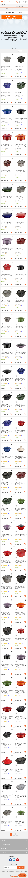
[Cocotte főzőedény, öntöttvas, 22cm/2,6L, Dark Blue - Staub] (21, 371)
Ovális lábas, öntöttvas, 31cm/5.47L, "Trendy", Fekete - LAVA (7, 795)
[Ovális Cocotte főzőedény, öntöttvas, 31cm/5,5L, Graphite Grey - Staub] (21, 189)
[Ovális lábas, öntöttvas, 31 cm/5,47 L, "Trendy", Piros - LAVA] (21, 735)
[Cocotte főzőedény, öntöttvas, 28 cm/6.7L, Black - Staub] (21, 293)
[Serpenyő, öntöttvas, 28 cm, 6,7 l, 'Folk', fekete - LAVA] (21, 111)
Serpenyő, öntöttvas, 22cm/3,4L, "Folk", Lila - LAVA (7, 535)
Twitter (14, 859)
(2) (21, 435)
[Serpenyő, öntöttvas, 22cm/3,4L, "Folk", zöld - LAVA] (21, 501)
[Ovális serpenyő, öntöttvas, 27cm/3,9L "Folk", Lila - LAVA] (7, 605)
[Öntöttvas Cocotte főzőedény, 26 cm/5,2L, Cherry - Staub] (7, 267)
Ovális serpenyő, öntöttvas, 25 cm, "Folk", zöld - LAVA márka (19, 821)
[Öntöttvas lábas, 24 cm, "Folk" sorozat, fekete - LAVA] (21, 267)
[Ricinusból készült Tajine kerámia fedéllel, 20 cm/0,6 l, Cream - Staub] (21, 449)
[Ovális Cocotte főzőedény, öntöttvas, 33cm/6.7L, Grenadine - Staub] (21, 475)
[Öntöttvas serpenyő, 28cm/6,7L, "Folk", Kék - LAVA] (7, 111)
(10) (22, 643)
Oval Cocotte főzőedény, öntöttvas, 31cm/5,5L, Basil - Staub (20, 94)
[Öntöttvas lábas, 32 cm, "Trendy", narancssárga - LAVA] (21, 137)
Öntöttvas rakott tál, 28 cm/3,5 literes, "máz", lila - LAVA (20, 354)
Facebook (10, 859)
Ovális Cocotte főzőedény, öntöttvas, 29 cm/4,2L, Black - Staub (6, 406)
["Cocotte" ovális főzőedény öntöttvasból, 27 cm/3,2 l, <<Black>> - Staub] (7, 735)
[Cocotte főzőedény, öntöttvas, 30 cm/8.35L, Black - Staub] (7, 631)
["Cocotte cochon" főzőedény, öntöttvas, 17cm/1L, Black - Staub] (21, 709)
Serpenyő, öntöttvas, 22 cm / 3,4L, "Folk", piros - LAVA (21, 432)
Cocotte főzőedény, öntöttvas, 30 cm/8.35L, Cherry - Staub (21, 561)
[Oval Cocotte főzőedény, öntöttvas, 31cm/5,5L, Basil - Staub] (21, 85)
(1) (21, 539)
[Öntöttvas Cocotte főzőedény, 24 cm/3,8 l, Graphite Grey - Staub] (7, 59)
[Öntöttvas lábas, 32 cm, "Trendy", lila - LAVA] (7, 241)
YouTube (17, 859)
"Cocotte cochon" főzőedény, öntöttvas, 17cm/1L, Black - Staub (20, 717)
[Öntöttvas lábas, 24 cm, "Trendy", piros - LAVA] (21, 631)
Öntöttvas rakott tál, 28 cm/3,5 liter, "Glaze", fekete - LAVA (7, 380)
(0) (21, 721)
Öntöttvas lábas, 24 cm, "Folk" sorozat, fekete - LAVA (21, 276)
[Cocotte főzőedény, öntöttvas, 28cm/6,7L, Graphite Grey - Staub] (7, 293)
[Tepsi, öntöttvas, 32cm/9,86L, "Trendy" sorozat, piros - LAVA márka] (7, 137)
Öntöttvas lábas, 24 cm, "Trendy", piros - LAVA (21, 638)
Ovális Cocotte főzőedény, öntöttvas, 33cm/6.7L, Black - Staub (6, 484)
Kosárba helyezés (11, 76)
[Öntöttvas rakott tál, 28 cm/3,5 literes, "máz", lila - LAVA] (21, 345)
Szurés (3, 4)
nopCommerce (13, 876)
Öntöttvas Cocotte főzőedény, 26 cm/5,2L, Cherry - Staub (7, 276)
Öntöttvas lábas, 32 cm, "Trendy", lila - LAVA (7, 249)
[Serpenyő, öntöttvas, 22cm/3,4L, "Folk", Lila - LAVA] (7, 527)
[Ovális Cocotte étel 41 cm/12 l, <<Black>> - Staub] (21, 761)
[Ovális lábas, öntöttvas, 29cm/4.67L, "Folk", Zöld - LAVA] (7, 683)
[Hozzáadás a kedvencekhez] (12, 55)
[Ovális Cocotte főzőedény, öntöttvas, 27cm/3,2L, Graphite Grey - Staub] (7, 813)
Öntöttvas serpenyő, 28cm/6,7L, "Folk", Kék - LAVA (6, 120)
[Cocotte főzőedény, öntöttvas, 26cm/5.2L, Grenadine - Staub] (7, 163)
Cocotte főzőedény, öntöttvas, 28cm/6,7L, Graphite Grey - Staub (6, 302)
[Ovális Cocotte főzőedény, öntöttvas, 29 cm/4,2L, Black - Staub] (7, 397)
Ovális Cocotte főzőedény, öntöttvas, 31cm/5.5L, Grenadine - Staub (20, 250)
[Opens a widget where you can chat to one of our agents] (22, 875)
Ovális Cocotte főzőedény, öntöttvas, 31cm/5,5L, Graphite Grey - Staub (20, 198)
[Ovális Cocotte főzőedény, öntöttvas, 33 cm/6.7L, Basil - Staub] (7, 501)
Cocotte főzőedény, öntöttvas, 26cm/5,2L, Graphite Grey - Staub (20, 172)
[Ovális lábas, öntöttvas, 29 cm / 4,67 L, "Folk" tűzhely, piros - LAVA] (7, 709)
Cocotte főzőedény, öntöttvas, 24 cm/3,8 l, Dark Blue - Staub (6, 94)
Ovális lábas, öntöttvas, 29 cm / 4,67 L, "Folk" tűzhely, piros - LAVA (7, 717)
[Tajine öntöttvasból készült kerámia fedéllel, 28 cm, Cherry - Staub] (7, 761)
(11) (8, 72)
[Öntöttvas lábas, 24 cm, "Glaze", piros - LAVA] (21, 527)
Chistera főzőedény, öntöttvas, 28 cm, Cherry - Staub (20, 224)
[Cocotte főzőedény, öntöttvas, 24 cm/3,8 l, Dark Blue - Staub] (7, 85)
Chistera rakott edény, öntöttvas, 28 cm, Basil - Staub (6, 198)
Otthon (1, 9)
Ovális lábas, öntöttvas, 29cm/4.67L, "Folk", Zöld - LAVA (7, 691)
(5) (21, 280)
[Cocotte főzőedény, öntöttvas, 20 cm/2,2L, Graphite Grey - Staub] (7, 319)
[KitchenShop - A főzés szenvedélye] (7, 2)
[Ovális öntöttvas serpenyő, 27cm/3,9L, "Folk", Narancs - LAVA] (21, 605)
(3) (8, 357)
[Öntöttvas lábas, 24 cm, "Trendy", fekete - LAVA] (7, 657)
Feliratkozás (20, 867)
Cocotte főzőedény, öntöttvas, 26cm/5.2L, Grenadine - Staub (6, 172)
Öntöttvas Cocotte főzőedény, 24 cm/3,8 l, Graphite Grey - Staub (7, 68)
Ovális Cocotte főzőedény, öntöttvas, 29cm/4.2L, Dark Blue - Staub (6, 432)
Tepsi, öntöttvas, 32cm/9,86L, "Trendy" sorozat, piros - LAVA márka (6, 146)
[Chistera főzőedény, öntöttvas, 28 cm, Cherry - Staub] (21, 215)
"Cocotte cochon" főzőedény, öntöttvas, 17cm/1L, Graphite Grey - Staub (21, 795)
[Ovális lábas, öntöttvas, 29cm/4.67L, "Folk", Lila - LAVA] (21, 657)
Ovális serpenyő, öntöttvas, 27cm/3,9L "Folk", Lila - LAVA (6, 613)
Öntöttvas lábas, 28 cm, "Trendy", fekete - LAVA (7, 353)
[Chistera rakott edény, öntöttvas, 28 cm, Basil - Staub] (7, 189)
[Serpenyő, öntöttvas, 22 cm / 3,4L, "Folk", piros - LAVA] (21, 423)
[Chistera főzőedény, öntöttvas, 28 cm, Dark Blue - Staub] (7, 215)
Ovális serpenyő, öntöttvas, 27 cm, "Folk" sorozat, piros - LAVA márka (6, 562)
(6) (21, 98)
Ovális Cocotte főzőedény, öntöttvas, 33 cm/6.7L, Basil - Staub (6, 510)
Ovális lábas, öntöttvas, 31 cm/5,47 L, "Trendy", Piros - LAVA (21, 743)
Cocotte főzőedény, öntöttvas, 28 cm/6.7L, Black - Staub (20, 302)
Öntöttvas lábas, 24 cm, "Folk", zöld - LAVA (21, 327)
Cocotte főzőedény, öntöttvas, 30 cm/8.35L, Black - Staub (7, 639)
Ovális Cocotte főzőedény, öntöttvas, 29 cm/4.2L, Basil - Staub (20, 406)
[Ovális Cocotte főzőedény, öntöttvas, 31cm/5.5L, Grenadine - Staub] (21, 241)
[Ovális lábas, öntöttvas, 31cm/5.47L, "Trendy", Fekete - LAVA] (7, 787)
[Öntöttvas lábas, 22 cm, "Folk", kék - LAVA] (7, 449)
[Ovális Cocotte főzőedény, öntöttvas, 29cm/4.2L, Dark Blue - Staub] (7, 423)
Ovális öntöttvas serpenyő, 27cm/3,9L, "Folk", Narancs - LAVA (20, 613)
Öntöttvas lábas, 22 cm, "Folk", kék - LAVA (7, 457)
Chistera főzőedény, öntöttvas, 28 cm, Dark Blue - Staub (6, 224)
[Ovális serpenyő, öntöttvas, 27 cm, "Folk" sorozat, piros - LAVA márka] (7, 553)
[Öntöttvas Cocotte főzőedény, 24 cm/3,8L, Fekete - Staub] (21, 59)
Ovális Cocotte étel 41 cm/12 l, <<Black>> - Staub (20, 769)
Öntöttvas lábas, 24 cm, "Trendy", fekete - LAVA (7, 664)
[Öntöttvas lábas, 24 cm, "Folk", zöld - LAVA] (21, 319)
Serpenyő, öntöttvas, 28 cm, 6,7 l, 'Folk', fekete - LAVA (21, 120)
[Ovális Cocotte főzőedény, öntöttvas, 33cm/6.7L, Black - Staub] (7, 475)
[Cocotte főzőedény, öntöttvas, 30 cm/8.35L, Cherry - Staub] (21, 553)
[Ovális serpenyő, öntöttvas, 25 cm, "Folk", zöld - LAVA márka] (21, 813)
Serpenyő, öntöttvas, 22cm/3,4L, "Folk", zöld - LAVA (20, 509)
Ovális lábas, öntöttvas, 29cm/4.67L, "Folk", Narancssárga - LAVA (20, 691)
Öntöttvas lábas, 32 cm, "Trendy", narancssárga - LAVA (21, 146)
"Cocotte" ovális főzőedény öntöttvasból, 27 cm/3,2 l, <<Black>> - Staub (7, 743)
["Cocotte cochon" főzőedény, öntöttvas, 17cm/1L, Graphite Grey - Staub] (21, 787)
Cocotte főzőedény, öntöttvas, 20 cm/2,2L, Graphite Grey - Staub (6, 328)
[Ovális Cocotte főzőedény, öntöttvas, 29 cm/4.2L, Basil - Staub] (21, 397)
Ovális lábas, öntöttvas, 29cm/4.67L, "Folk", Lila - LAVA (20, 665)
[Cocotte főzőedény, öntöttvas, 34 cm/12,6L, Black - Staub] (21, 579)
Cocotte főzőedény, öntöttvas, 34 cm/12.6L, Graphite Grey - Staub (7, 587)
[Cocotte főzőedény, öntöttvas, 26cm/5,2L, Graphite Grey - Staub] (21, 163)
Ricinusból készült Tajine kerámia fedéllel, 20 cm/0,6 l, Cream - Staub (20, 458)
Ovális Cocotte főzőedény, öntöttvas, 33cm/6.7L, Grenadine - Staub (20, 484)
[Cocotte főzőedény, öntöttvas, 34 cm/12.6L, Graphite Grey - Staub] (7, 579)
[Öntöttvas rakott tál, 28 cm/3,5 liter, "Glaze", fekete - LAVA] (7, 371)
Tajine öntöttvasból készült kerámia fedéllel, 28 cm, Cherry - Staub (7, 769)
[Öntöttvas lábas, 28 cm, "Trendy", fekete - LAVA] (7, 345)
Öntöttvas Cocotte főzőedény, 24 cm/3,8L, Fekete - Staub (20, 68)
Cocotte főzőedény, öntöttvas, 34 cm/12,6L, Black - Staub (21, 587)
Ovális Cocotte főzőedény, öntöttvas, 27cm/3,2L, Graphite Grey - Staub (6, 821)
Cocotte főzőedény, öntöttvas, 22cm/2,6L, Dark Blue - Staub (20, 380)
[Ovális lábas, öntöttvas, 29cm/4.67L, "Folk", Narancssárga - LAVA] (21, 683)
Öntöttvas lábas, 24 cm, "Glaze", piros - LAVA (21, 535)
